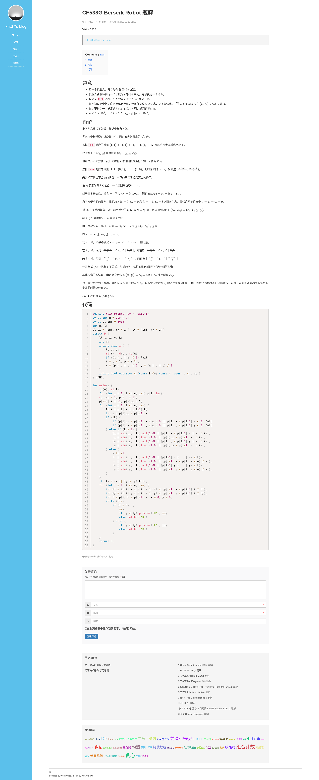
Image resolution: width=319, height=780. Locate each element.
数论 (98, 747)
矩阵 (222, 747)
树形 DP (146, 747)
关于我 (16, 35)
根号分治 (179, 748)
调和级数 (121, 756)
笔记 (16, 49)
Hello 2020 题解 (186, 703)
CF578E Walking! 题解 (189, 670)
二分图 (151, 739)
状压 (209, 747)
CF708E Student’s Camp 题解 (193, 675)
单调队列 (215, 739)
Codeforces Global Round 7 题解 (195, 697)
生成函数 (215, 748)
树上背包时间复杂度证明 (97, 665)
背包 (87, 756)
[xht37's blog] (16, 12)
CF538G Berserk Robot (98, 40)
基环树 (240, 739)
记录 (16, 42)
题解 (16, 63)
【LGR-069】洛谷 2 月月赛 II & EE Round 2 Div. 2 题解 (207, 708)
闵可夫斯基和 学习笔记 (97, 670)
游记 (16, 56)
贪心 (130, 755)
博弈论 (223, 739)
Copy (264, 312)
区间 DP (198, 739)
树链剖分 (170, 748)
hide (102, 55)
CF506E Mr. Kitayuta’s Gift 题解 (194, 681)
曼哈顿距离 (102, 557)
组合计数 (245, 746)
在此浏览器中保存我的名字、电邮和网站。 (112, 628)
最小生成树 (117, 748)
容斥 (246, 739)
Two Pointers (128, 739)
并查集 (255, 739)
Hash (111, 739)
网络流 (260, 747)
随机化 (145, 756)
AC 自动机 (89, 739)
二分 (141, 739)
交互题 (160, 739)
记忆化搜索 (110, 756)
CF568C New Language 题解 (193, 714)
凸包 (167, 739)
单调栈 (207, 739)
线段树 (230, 747)
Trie (116, 739)
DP (104, 738)
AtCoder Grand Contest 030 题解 (195, 665)
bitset (98, 739)
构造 (111, 557)
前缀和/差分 (90, 557)
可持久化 (232, 739)
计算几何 (96, 756)
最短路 (127, 747)
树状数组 (159, 747)
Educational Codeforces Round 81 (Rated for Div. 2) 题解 (208, 686)
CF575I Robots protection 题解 (194, 692)
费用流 (139, 756)
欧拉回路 (201, 747)
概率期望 (190, 747)
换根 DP (90, 748)
